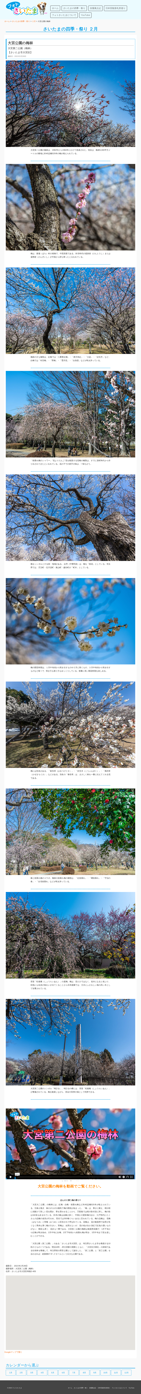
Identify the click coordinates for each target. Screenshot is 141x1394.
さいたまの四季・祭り (65, 28)
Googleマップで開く (13, 1352)
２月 (93, 28)
